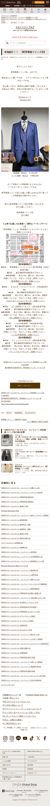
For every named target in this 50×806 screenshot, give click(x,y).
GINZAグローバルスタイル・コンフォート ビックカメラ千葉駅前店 (24, 584)
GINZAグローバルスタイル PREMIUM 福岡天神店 (18, 671)
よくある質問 (6, 761)
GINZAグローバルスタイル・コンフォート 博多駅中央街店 (21, 666)
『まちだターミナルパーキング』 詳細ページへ (25, 301)
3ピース (9, 413)
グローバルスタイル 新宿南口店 (12, 543)
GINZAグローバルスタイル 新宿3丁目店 (14, 506)
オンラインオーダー (8, 685)
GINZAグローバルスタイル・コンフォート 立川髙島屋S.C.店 (22, 557)
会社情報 (30, 765)
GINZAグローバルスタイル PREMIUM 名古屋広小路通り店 (21, 593)
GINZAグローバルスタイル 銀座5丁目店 (14, 534)
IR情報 (4, 769)
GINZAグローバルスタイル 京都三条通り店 (15, 648)
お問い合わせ (6, 765)
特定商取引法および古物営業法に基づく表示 (12, 778)
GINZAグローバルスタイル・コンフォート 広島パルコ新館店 (22, 662)
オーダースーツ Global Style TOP (11, 752)
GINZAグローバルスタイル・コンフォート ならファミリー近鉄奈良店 (25, 644)
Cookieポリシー (32, 773)
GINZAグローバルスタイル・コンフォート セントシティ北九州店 (23, 676)
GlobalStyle (18, 413)
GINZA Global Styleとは (34, 751)
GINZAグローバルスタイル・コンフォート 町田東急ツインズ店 (22, 561)
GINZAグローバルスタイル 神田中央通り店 (15, 538)
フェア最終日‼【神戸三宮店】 (38, 422)
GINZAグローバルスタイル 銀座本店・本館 (15, 524)
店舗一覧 (5, 757)
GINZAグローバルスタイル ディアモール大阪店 (17, 621)
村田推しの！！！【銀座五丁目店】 (14, 419)
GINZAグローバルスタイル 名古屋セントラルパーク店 (19, 602)
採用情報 (30, 769)
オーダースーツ (30, 413)
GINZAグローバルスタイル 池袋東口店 (14, 547)
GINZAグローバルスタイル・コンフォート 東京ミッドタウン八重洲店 (25, 515)
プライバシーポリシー (9, 773)
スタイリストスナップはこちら (25, 37)
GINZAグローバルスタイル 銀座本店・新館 (15, 529)
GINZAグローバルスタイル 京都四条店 (14, 653)
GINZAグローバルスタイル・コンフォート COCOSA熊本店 (21, 680)
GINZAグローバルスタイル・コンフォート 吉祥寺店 (19, 552)
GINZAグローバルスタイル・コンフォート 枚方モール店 (20, 634)
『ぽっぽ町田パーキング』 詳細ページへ (25, 318)
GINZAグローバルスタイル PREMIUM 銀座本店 (17, 497)
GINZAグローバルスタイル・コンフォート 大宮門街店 (19, 575)
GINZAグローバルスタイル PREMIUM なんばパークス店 (20, 612)
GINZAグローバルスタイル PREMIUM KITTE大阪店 (19, 607)
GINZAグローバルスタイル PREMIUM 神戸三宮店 (18, 657)
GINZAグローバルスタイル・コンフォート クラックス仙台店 (22, 492)
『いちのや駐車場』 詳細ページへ (25, 335)
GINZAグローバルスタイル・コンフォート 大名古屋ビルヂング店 (23, 598)
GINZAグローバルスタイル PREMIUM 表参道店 (17, 502)
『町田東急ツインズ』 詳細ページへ (25, 281)
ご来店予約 (30, 757)
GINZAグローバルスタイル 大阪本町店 (14, 625)
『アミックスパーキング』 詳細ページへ (25, 352)
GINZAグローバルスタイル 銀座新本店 (14, 520)
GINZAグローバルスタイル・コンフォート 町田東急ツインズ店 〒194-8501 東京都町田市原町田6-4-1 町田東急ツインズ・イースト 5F (25, 365)
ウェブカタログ (32, 761)
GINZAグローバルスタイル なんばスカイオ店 (16, 630)
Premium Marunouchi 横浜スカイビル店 (14, 566)
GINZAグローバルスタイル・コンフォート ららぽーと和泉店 (22, 639)
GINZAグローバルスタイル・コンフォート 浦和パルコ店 (20, 579)
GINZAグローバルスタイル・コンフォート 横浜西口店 (19, 570)
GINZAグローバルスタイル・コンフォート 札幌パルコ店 (20, 488)
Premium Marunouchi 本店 (10, 511)
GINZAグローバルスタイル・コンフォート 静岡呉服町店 (20, 589)
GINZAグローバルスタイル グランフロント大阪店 (18, 616)
